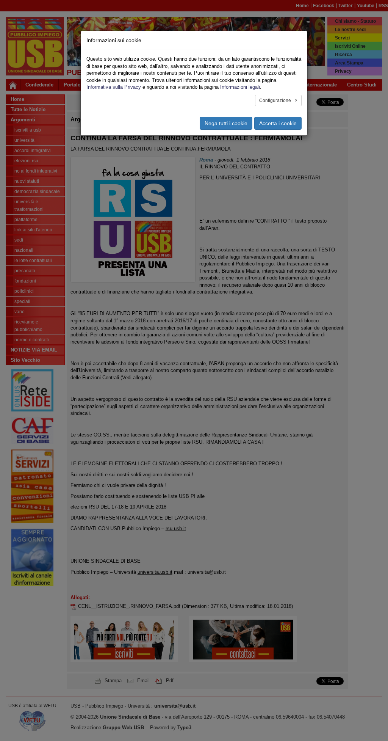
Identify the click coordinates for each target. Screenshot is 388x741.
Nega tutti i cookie (226, 123)
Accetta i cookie (278, 123)
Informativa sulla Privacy (113, 87)
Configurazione (275, 100)
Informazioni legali (240, 87)
